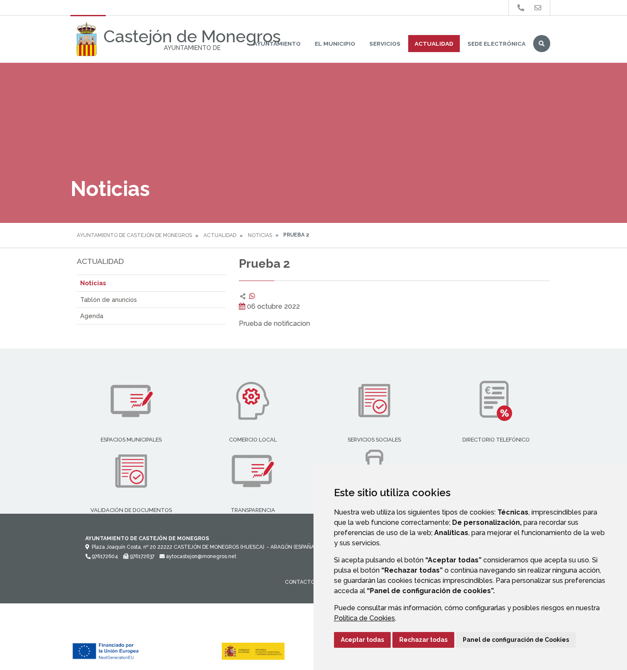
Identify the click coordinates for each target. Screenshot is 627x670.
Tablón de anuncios (108, 299)
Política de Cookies (364, 618)
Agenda (91, 315)
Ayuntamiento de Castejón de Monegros (134, 235)
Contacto (300, 582)
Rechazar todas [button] (423, 639)
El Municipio (335, 43)
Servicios (385, 43)
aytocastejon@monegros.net (200, 556)
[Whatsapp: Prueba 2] (252, 296)
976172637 (141, 556)
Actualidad (434, 43)
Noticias (260, 235)
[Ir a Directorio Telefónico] (520, 8)
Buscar (541, 43)
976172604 (104, 556)
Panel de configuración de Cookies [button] (516, 639)
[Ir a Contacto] (537, 8)
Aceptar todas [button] (362, 639)
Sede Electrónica (496, 43)
